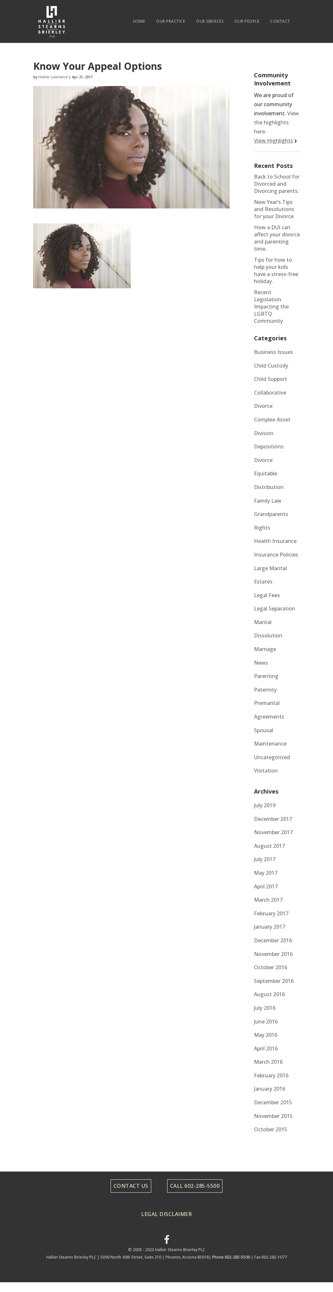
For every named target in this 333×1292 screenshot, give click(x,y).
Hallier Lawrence (53, 76)
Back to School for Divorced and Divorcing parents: (277, 183)
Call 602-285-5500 (195, 1185)
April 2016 (266, 1048)
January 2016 (269, 1088)
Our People (246, 21)
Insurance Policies (276, 554)
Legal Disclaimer (166, 1214)
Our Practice (170, 21)
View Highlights (273, 140)
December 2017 (273, 818)
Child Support (270, 379)
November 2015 (273, 1116)
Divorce (263, 460)
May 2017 (265, 872)
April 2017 (266, 886)
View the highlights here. (276, 122)
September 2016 (274, 981)
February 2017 (271, 913)
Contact (280, 21)
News (261, 662)
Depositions (269, 446)
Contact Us (130, 1185)
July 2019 (264, 805)
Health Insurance (275, 541)
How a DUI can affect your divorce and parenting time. (277, 238)
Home (139, 21)
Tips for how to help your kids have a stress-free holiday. (276, 270)
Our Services (209, 21)
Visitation (266, 770)
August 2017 (269, 845)
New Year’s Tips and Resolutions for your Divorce (274, 209)
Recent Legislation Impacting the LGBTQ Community (271, 306)
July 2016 (264, 1007)
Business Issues (273, 352)
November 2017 (273, 832)
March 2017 (268, 899)
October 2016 (270, 967)
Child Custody (271, 365)
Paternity (265, 689)
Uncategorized (272, 757)
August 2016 (269, 994)
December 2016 (273, 940)
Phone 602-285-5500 (231, 1257)
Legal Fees (267, 595)
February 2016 (271, 1075)
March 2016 (268, 1061)
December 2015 (273, 1102)
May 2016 (265, 1034)
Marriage (265, 649)
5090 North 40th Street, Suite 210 (131, 1257)
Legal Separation (274, 608)
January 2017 (269, 926)
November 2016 (273, 954)
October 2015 (270, 1129)
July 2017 (264, 859)
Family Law (267, 500)
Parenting (266, 676)
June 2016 (266, 1021)
